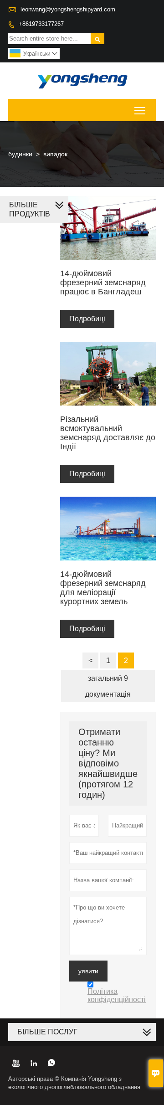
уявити (88, 971)
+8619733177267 (41, 24)
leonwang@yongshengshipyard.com (67, 9)
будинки (20, 154)
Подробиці (87, 319)
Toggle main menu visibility (140, 110)
